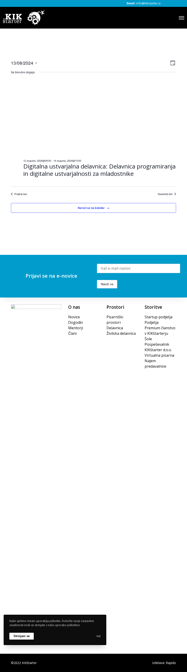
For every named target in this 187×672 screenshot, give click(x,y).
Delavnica (114, 327)
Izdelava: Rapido (164, 663)
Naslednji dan (165, 194)
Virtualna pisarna (159, 355)
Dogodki (75, 322)
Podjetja (151, 322)
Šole (148, 338)
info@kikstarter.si (148, 3)
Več (98, 636)
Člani (72, 333)
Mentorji (75, 327)
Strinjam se (21, 636)
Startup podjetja (158, 316)
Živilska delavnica (121, 333)
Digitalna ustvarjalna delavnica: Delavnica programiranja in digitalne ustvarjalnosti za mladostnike (99, 170)
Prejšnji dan (20, 194)
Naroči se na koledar (91, 208)
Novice (74, 316)
